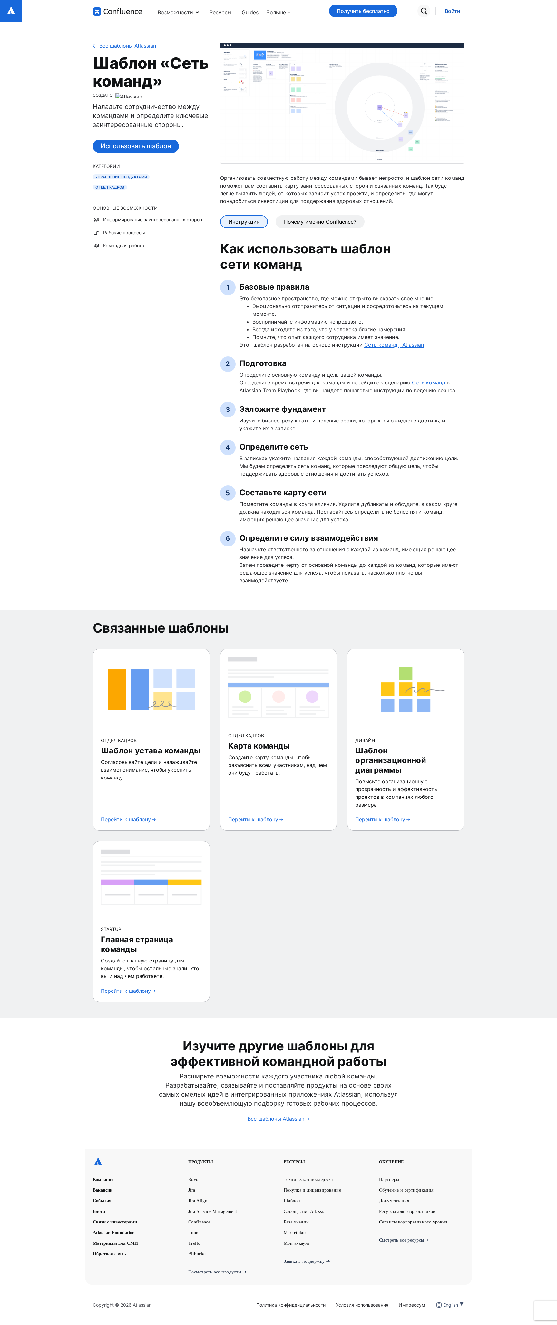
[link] (452, 11)
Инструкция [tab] (244, 221)
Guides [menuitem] (250, 12)
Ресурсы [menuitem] (220, 12)
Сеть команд (428, 382)
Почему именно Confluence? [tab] (320, 221)
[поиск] (423, 11)
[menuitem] (278, 11)
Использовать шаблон (136, 146)
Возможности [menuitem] (175, 12)
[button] (278, 11)
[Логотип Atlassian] (11, 11)
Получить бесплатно (363, 11)
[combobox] (444, 1305)
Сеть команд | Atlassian (394, 345)
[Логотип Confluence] (117, 11)
